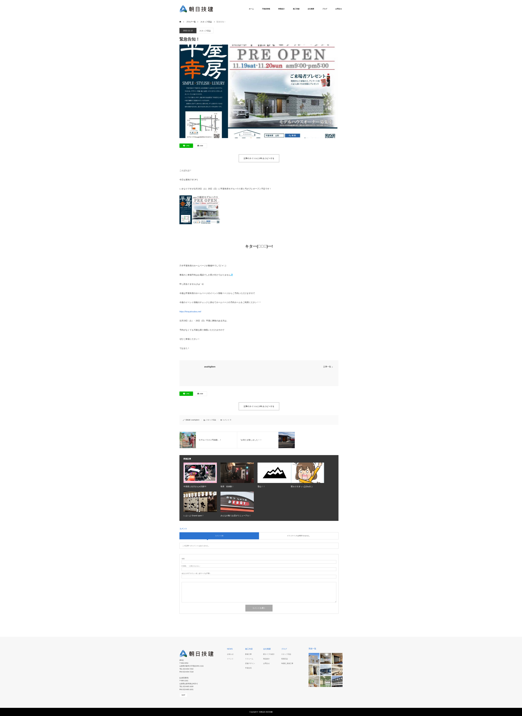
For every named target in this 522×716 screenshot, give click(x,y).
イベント (230, 659)
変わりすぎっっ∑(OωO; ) (301, 486)
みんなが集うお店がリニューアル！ (235, 515)
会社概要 (311, 9)
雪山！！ (261, 486)
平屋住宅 (248, 668)
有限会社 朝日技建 (266, 712)
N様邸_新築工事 (287, 663)
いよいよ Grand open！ (194, 515)
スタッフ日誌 (205, 31)
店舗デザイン (250, 663)
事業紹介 (281, 9)
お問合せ (338, 9)
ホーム (251, 9)
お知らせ (230, 654)
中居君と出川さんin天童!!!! (195, 486)
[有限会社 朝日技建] (243, 8)
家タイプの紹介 (269, 654)
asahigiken (209, 367)
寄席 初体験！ (227, 486)
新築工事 (248, 654)
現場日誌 (284, 659)
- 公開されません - (191, 566)
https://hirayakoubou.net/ (190, 311)
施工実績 (296, 9)
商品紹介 (266, 659)
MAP (183, 695)
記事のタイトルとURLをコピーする (259, 158)
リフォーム (249, 659)
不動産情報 (266, 9)
